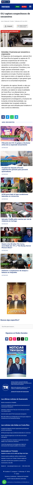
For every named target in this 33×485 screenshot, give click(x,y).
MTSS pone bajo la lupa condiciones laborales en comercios (16, 432)
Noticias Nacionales (10, 31)
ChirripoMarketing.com (18, 482)
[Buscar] (8, 1)
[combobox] (16, 326)
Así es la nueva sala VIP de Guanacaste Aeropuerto (13, 414)
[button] (4, 1)
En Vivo (24, 6)
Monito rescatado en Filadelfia (8, 402)
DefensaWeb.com (26, 482)
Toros (17, 6)
